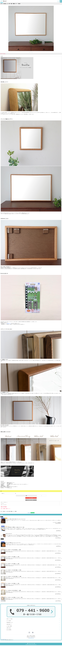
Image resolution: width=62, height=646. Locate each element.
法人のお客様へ (9, 629)
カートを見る (9, 620)
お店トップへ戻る (9, 618)
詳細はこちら (9, 323)
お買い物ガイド (9, 624)
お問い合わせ (2, 503)
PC (34, 643)
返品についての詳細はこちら (4, 502)
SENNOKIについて (10, 622)
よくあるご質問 (9, 626)
